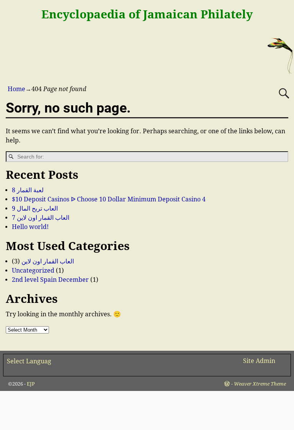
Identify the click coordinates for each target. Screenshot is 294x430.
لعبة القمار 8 (28, 190)
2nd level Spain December (50, 279)
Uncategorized (33, 270)
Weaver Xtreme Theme (260, 384)
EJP (31, 384)
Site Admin (259, 361)
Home (16, 89)
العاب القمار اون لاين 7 (40, 217)
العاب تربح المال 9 (35, 208)
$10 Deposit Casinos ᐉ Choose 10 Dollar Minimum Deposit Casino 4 (109, 199)
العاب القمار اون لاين (47, 261)
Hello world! (30, 227)
